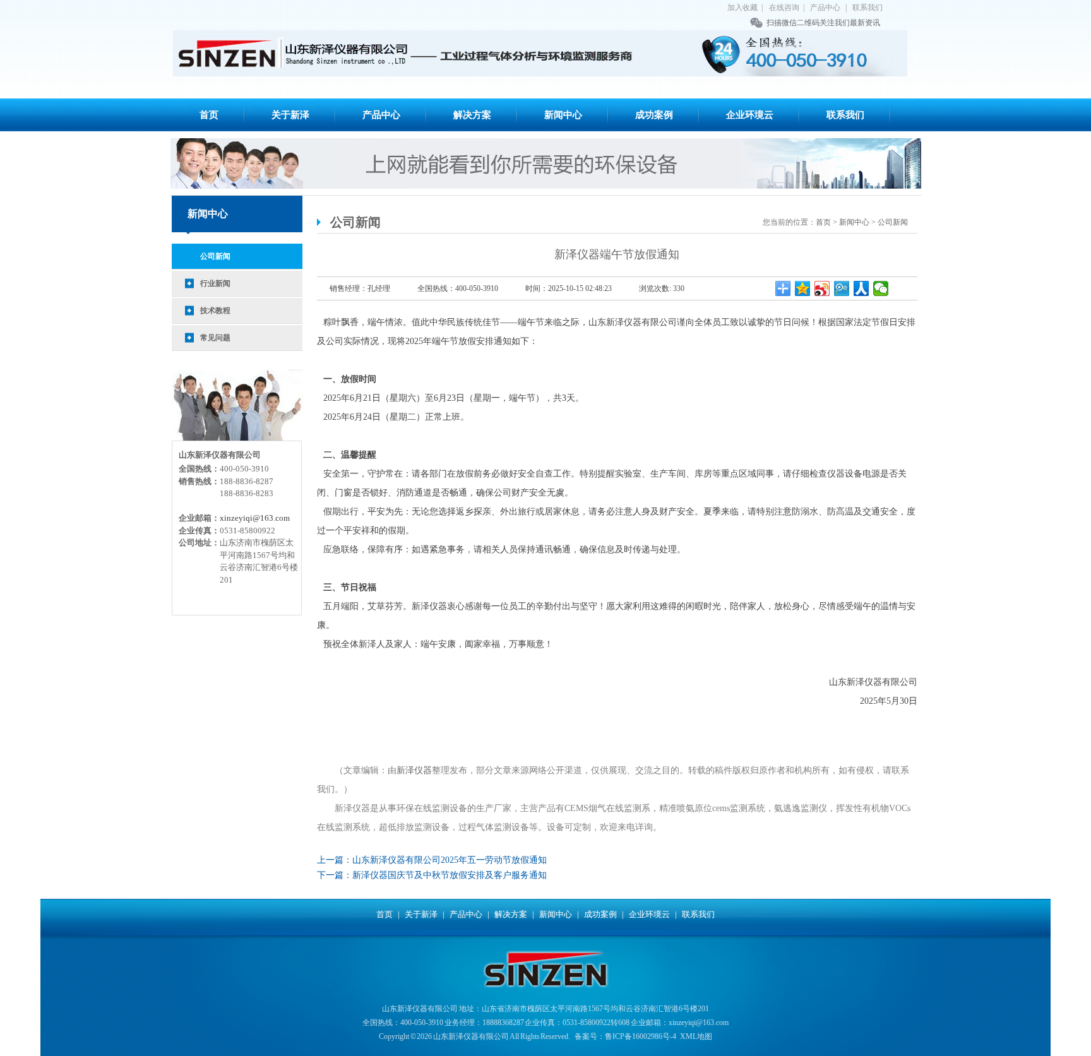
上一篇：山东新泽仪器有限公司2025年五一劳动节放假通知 (432, 860)
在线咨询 (784, 7)
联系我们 (867, 7)
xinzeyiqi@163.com (255, 518)
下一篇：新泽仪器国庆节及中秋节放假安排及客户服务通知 (432, 875)
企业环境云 (749, 115)
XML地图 (696, 1036)
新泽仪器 (414, 770)
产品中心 (825, 7)
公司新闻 (215, 256)
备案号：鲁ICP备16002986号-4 (625, 1036)
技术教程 (215, 310)
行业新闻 (215, 283)
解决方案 (472, 115)
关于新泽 (290, 115)
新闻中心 (563, 115)
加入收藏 (742, 7)
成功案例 (654, 115)
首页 (209, 115)
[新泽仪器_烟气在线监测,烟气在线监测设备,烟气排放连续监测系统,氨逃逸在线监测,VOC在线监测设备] (540, 53)
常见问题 (215, 337)
